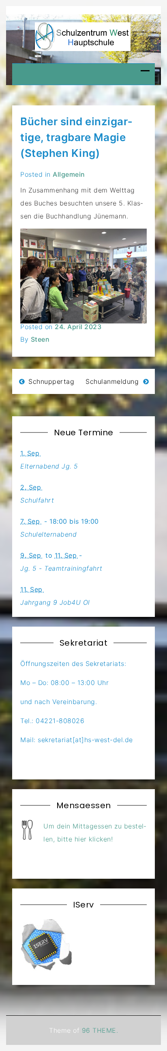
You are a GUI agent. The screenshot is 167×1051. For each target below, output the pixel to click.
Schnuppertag (51, 381)
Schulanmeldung (112, 381)
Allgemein (69, 174)
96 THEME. (100, 1030)
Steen (40, 339)
